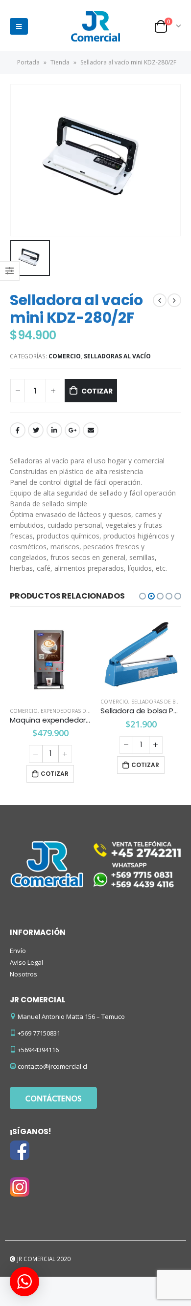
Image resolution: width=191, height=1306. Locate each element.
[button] (142, 596)
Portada (28, 62)
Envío (18, 950)
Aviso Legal (26, 962)
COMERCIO (64, 356)
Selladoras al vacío (117, 356)
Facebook (17, 430)
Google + (72, 430)
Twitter (36, 430)
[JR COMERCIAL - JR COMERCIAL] (95, 26)
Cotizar (97, 391)
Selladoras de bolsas (70, 701)
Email (90, 430)
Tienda (60, 62)
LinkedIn (54, 430)
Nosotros (23, 974)
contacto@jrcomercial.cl (52, 1066)
